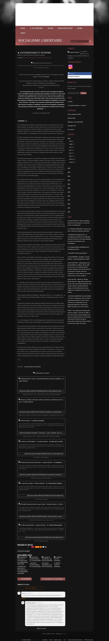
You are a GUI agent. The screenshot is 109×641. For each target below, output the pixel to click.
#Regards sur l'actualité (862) (75, 122)
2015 (69, 208)
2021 (69, 184)
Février (71, 159)
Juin (70, 147)
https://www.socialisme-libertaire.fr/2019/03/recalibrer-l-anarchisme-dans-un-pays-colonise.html (41, 516)
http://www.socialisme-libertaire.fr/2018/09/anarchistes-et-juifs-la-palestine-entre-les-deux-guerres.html (41, 391)
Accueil (22, 28)
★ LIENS (70, 101)
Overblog (64, 633)
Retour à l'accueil (41, 628)
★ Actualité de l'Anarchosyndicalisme (77, 253)
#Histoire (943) (71, 118)
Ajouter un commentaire (30, 588)
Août (70, 141)
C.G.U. (64, 639)
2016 (69, 204)
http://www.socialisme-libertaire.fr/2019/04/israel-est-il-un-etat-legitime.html (44, 453)
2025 (69, 168)
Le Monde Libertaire (37, 420)
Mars (70, 156)
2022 (69, 180)
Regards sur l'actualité (65, 28)
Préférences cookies (88, 639)
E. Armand (46, 76)
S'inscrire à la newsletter (24, 551)
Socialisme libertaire (40, 40)
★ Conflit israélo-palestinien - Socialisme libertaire (55, 525)
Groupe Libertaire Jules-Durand (32, 366)
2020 (69, 188)
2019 (69, 192)
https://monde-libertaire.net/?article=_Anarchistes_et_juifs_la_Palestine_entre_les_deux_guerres (41, 432)
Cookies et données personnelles (75, 639)
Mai (70, 150)
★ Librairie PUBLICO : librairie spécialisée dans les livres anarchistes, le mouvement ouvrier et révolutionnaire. (79, 223)
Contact (23, 33)
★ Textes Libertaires (36, 28)
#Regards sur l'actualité (35, 57)
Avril (70, 153)
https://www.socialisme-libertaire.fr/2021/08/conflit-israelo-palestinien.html (44, 537)
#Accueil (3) (71, 129)
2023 (69, 176)
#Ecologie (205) (72, 125)
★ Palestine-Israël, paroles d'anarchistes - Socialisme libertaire (59, 462)
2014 (69, 212)
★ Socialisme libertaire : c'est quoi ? (77, 105)
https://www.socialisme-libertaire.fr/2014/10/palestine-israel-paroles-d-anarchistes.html (41, 474)
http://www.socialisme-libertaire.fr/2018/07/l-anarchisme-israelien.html (45, 495)
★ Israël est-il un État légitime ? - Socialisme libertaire (56, 441)
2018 (69, 196)
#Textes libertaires (47, 57)
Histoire (79, 28)
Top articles (44, 639)
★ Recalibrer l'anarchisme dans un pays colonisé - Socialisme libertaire (61, 504)
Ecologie (50, 28)
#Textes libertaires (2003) (74, 114)
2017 (69, 200)
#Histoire (26, 57)
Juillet (70, 144)
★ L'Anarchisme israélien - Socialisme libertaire (55, 483)
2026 (69, 138)
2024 (69, 172)
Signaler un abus (58, 639)
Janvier (71, 162)
